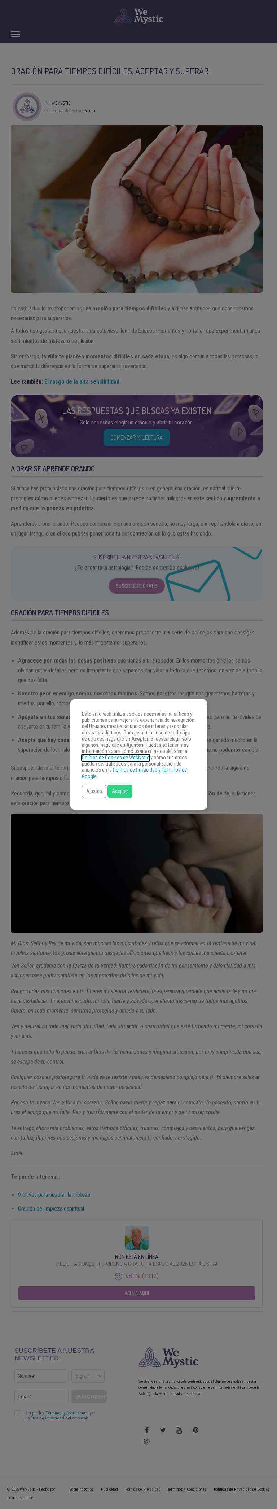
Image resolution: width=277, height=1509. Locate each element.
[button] (94, 791)
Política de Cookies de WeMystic (115, 758)
